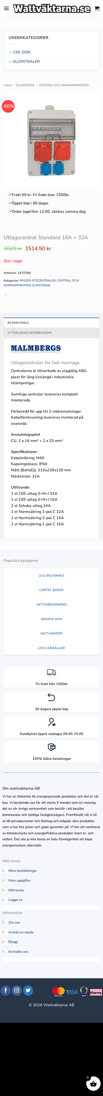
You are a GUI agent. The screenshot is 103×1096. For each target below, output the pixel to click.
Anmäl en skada (21, 932)
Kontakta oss (18, 951)
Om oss (14, 922)
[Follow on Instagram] (17, 990)
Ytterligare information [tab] (29, 333)
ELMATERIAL (25, 85)
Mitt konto (16, 890)
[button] (6, 8)
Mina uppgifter (19, 880)
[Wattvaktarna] (52, 8)
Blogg (12, 941)
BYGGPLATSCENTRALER (38, 280)
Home (8, 85)
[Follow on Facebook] (5, 990)
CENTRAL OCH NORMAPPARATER (64, 85)
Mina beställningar (22, 870)
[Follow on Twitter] (28, 990)
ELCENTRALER (26, 61)
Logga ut (15, 899)
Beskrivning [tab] (18, 323)
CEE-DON (21, 52)
